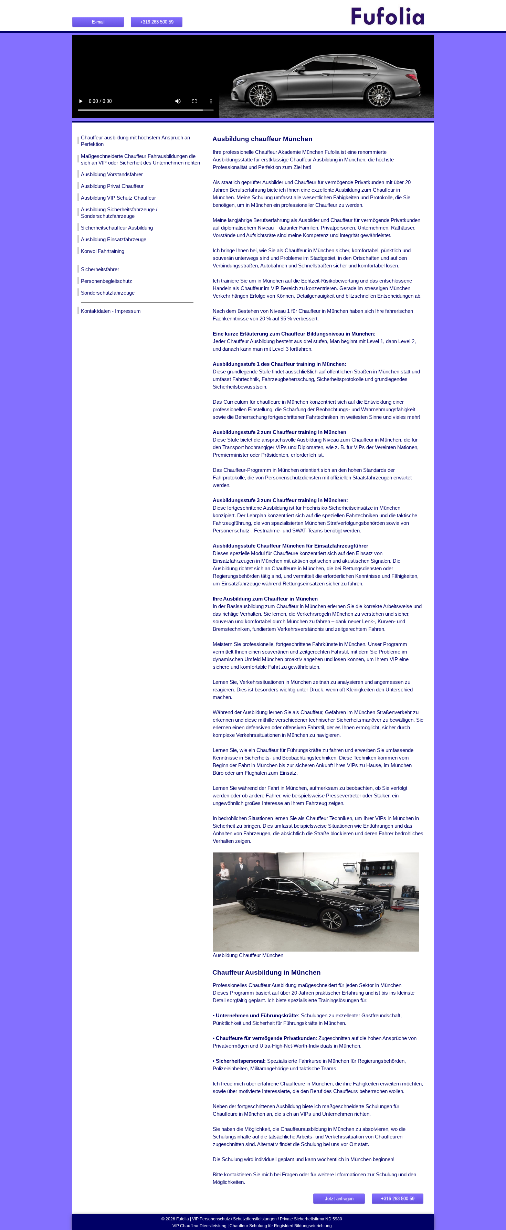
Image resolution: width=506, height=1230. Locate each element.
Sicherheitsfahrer (100, 269)
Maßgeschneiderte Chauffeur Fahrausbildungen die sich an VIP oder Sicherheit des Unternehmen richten (140, 159)
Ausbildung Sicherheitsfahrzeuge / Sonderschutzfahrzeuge (119, 213)
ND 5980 (334, 1219)
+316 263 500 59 (156, 21)
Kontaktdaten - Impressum (111, 311)
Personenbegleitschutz (106, 281)
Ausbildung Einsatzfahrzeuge (113, 239)
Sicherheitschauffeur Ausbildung (117, 228)
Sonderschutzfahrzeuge (108, 293)
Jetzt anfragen (339, 1198)
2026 (171, 1219)
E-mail (98, 21)
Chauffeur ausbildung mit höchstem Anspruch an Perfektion (135, 141)
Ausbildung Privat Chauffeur (112, 186)
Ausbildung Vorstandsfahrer (112, 174)
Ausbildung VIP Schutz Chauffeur (118, 198)
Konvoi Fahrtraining (102, 251)
